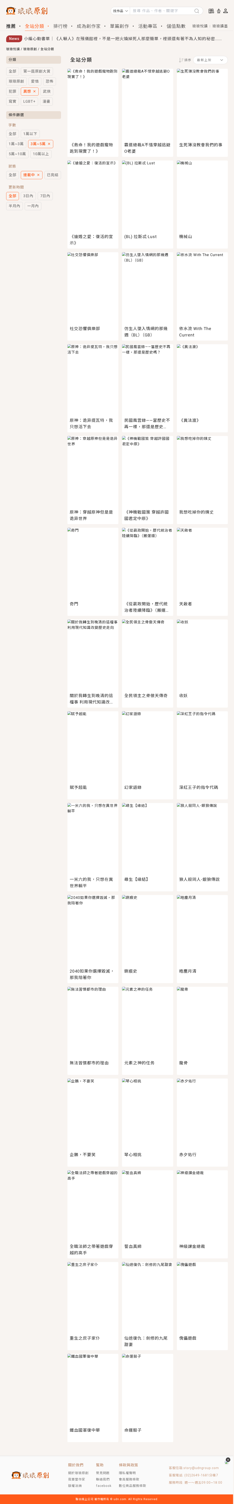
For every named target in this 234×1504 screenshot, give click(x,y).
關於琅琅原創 (78, 1473)
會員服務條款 (129, 1479)
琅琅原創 (30, 49)
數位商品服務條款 (132, 1486)
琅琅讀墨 (220, 26)
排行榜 (60, 26)
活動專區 (147, 26)
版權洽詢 (75, 1486)
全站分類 (34, 26)
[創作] (219, 11)
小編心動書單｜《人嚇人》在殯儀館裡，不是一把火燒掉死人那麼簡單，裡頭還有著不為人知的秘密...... (123, 38)
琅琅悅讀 (200, 26)
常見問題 (103, 1473)
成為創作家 (89, 26)
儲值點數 (176, 26)
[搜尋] (198, 11)
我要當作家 (76, 1479)
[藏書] (211, 10)
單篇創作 (119, 26)
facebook (104, 1486)
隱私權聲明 (127, 1473)
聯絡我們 (103, 1479)
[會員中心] (225, 11)
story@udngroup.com (201, 1468)
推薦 (11, 26)
